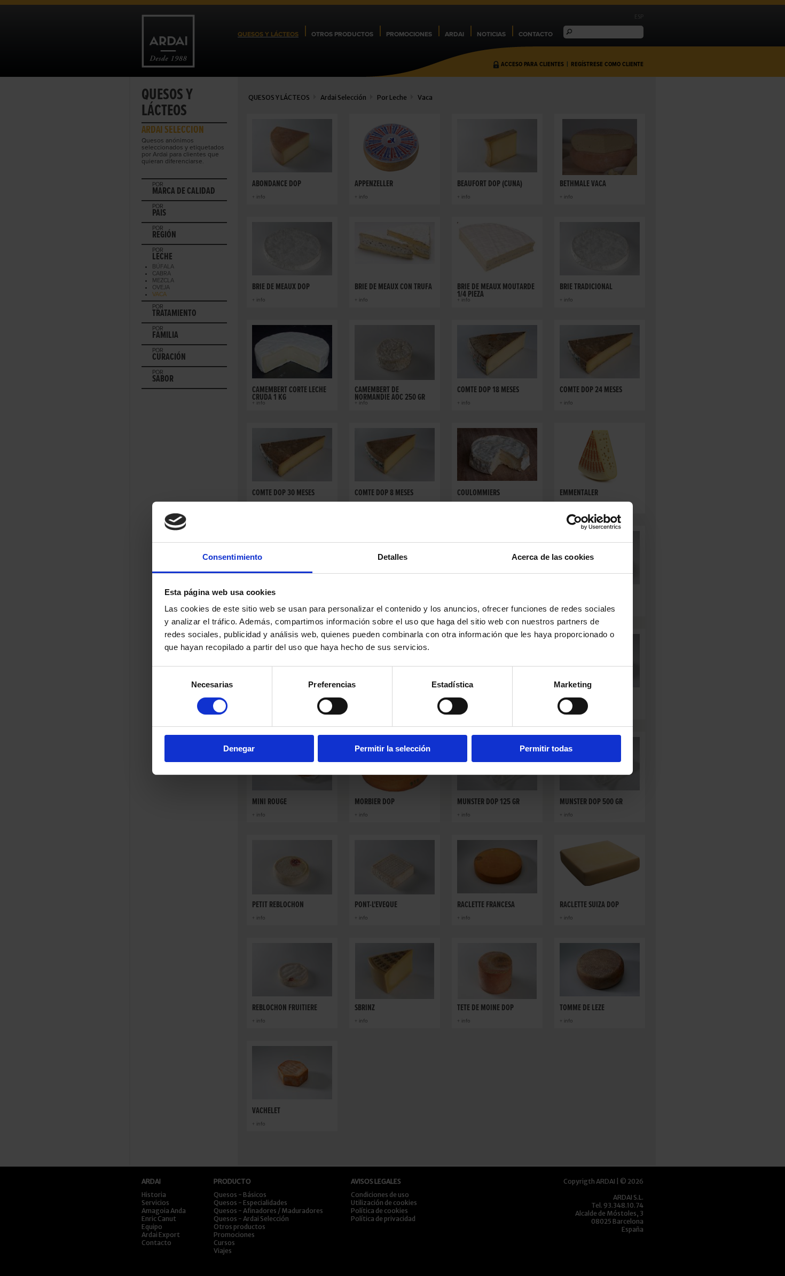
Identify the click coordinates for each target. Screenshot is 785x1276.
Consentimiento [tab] (232, 556)
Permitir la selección (392, 748)
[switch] (332, 706)
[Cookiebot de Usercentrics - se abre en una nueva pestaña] (574, 522)
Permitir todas (546, 748)
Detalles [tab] (393, 556)
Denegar (239, 748)
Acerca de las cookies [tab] (553, 556)
